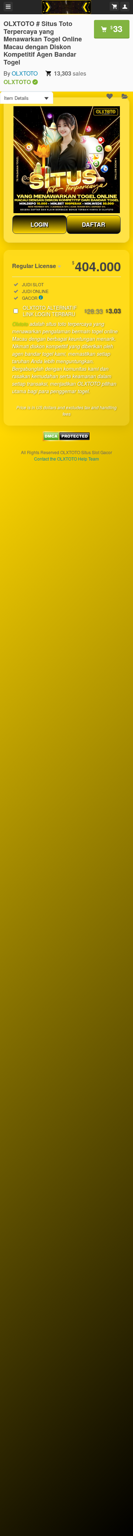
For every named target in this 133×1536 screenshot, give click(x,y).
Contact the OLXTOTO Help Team (66, 459)
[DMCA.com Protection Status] (66, 439)
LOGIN (39, 224)
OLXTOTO (25, 73)
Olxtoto (20, 323)
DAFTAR (93, 224)
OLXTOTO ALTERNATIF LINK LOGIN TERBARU (72, 310)
